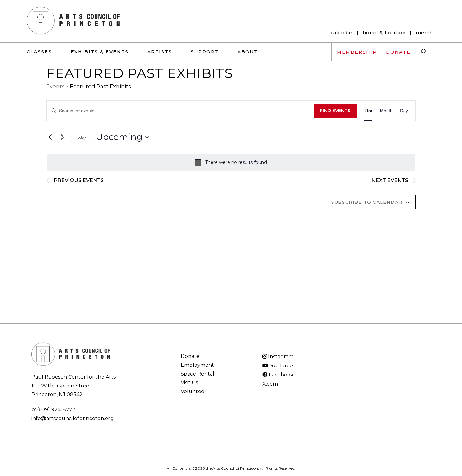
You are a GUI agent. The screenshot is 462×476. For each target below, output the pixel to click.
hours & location (384, 32)
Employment (197, 365)
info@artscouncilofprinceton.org (72, 418)
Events (55, 86)
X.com (270, 384)
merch (424, 32)
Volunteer (193, 391)
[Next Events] (62, 137)
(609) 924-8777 (56, 410)
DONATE (398, 52)
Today (81, 137)
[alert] (231, 162)
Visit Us (189, 383)
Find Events (335, 110)
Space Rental (197, 374)
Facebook (280, 375)
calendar (342, 32)
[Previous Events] (50, 137)
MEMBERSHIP (357, 52)
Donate (190, 356)
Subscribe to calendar (366, 202)
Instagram (280, 357)
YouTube (280, 366)
